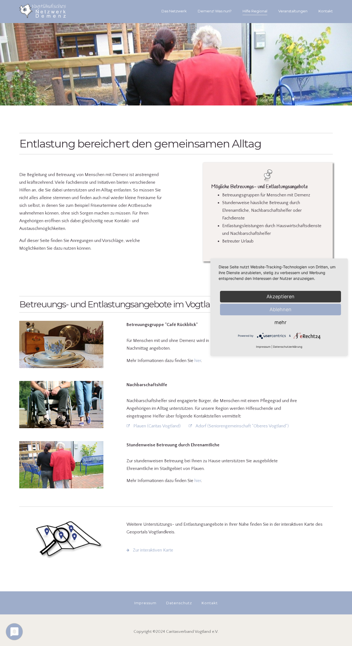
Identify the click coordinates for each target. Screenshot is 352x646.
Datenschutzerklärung (287, 346)
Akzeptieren (280, 296)
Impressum (263, 346)
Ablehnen (281, 309)
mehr (280, 322)
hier (197, 360)
